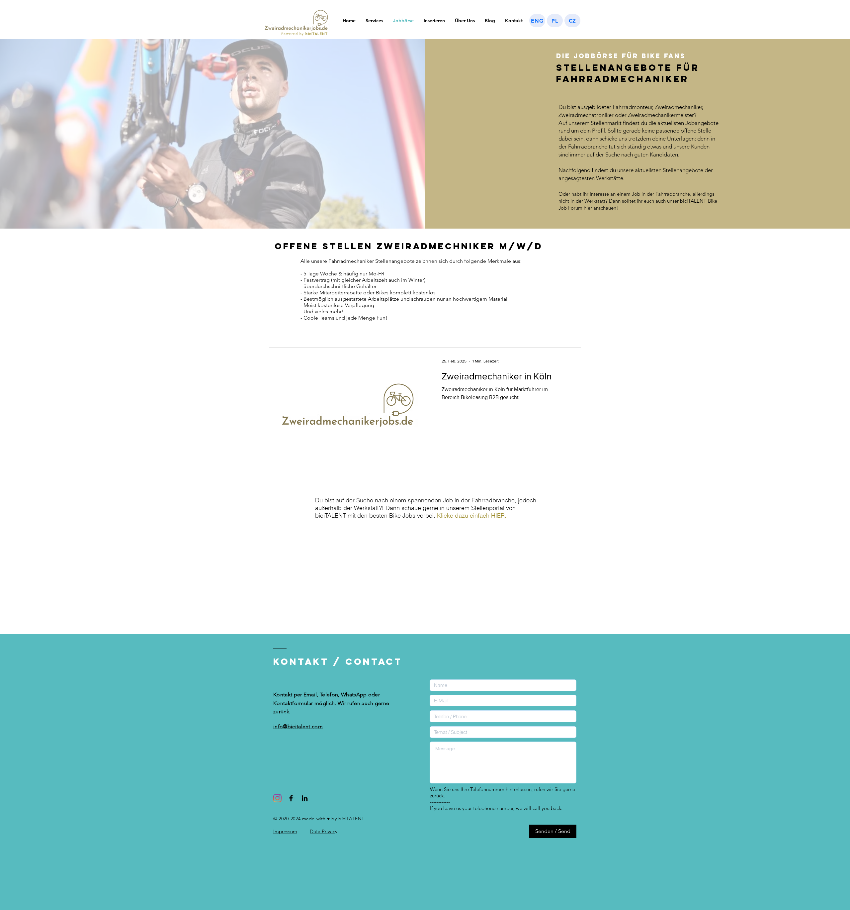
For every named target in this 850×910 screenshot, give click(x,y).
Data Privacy (323, 831)
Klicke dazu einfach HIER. (471, 515)
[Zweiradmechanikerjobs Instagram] (277, 798)
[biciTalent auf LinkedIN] (304, 798)
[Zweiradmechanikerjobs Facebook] (291, 798)
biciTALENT (330, 515)
